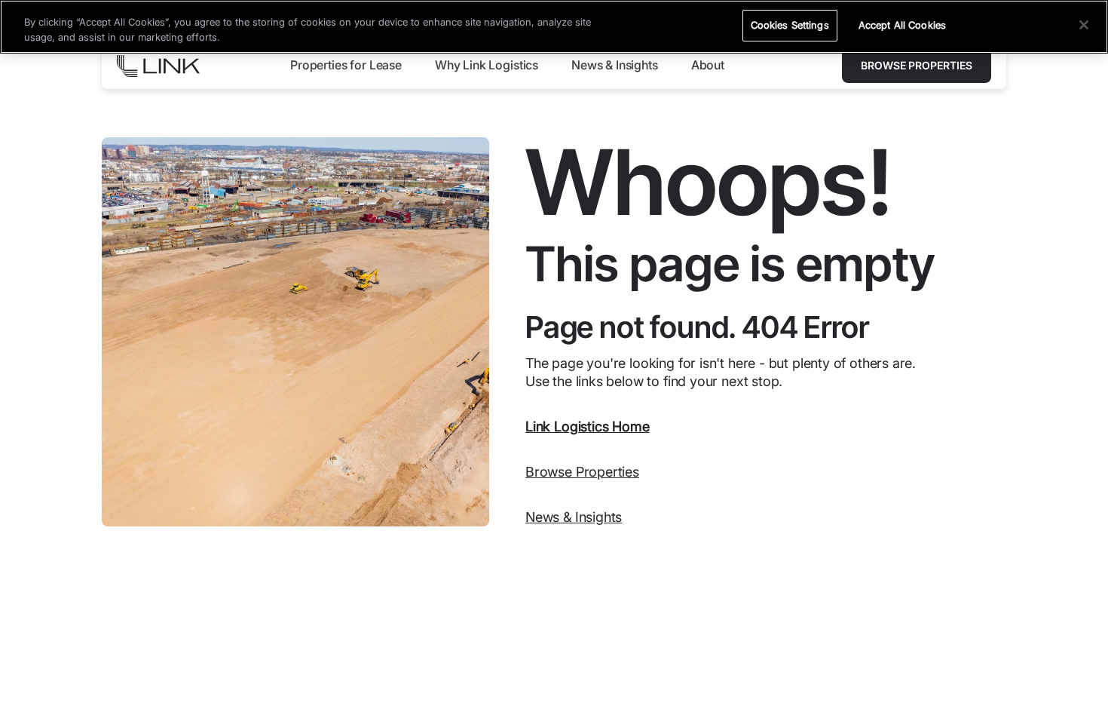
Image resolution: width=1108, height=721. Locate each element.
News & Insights (573, 517)
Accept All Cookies (902, 25)
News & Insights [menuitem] (614, 64)
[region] (554, 27)
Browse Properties (916, 65)
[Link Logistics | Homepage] (158, 66)
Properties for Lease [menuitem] (346, 64)
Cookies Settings (790, 25)
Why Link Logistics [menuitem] (486, 64)
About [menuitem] (707, 64)
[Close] (1083, 24)
